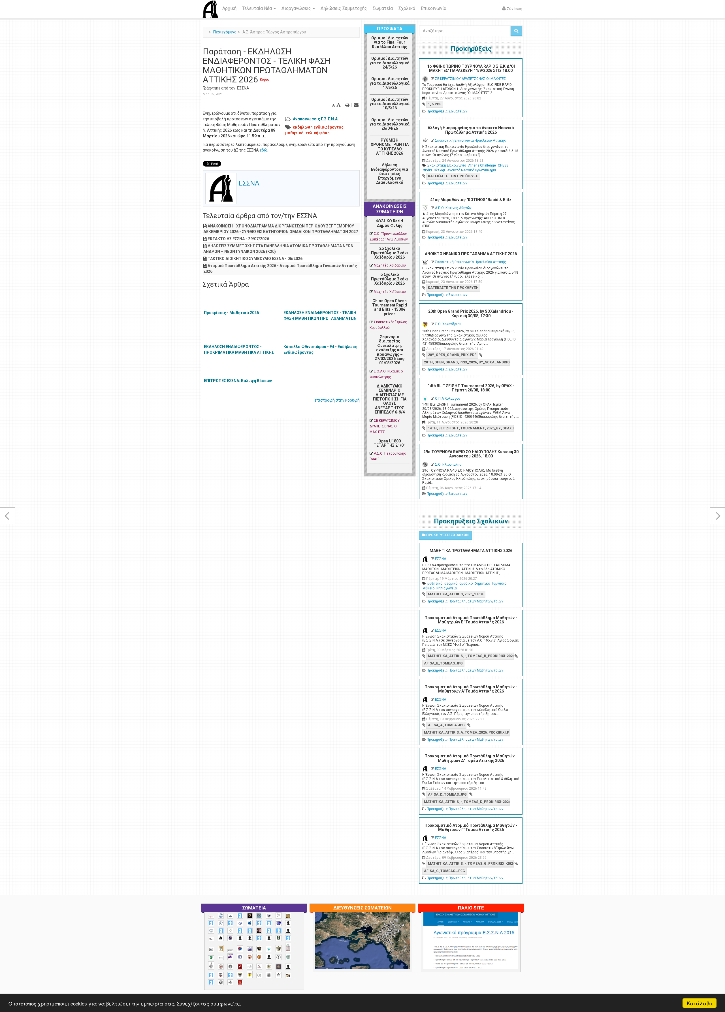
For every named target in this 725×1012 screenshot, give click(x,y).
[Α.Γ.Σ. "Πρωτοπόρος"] (230, 916)
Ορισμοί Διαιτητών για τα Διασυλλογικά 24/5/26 (390, 62)
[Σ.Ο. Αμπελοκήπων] (220, 967)
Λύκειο (428, 588)
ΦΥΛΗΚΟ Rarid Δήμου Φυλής (389, 223)
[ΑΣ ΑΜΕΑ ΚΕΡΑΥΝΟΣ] (240, 938)
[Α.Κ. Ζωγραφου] (259, 916)
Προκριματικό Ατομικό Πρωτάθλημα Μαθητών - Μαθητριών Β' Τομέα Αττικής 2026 (471, 619)
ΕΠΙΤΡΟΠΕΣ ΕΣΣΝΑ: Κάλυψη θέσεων (238, 380)
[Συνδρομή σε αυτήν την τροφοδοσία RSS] (405, 195)
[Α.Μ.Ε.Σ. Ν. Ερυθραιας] (269, 916)
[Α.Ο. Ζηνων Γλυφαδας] (220, 923)
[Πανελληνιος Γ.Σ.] (220, 958)
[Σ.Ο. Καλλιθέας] (249, 967)
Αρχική (229, 8)
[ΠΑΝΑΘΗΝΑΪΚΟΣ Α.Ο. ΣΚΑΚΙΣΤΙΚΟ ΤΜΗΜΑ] (211, 957)
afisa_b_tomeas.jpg (443, 663)
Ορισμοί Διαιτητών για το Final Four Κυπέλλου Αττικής (389, 42)
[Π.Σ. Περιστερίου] (288, 947)
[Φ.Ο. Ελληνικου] (240, 982)
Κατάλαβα (700, 1003)
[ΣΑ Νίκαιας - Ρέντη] (259, 975)
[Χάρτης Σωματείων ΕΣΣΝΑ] (375, 947)
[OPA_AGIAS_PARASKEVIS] (211, 917)
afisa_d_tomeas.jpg (447, 794)
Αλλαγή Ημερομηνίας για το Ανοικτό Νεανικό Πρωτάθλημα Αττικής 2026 (471, 129)
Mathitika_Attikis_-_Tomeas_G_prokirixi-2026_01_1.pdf (470, 864)
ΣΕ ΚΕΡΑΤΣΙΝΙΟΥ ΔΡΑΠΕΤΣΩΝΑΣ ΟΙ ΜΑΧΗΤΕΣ (385, 426)
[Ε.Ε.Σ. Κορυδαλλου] (288, 938)
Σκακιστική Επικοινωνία (446, 165)
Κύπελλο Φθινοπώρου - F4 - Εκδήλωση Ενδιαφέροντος (320, 349)
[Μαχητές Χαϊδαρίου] (259, 949)
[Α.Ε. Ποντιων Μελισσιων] (240, 916)
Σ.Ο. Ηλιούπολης (448, 464)
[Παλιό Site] (508, 954)
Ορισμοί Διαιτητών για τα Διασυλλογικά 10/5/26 (390, 103)
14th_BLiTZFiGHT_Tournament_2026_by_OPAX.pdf (470, 428)
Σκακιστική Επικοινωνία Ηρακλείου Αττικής (470, 140)
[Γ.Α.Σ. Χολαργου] (259, 938)
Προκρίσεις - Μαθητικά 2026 (231, 312)
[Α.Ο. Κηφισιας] (230, 923)
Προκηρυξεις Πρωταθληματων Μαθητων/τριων (465, 601)
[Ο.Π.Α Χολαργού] (269, 949)
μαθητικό (434, 583)
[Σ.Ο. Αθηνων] (211, 965)
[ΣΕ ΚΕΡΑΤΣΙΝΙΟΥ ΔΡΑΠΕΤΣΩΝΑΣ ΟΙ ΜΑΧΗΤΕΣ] (269, 975)
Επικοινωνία (433, 8)
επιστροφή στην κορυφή (337, 400)
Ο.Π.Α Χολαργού (447, 398)
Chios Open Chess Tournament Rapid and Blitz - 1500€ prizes (389, 307)
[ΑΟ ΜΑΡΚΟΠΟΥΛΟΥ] (230, 938)
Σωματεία (383, 8)
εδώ (263, 150)
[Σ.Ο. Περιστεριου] (211, 975)
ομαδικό (466, 583)
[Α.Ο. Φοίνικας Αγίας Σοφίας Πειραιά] (211, 931)
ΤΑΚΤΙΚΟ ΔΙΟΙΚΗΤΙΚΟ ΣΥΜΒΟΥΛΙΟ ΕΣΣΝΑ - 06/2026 (255, 258)
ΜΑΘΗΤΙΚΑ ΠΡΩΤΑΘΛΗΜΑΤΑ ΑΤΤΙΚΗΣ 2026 (471, 550)
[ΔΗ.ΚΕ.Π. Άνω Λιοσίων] (278, 938)
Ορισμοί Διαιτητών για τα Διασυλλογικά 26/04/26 (390, 124)
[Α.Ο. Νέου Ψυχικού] (259, 923)
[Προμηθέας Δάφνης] (249, 957)
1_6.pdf (434, 104)
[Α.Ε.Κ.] (249, 916)
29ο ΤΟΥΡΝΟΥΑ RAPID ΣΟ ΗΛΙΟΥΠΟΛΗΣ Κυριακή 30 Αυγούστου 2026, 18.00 (471, 453)
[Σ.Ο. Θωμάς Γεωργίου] (240, 967)
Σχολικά (406, 8)
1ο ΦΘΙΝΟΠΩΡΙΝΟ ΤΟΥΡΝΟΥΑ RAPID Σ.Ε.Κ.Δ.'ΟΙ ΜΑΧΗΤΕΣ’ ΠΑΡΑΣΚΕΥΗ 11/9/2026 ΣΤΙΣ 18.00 (471, 68)
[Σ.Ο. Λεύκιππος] (259, 967)
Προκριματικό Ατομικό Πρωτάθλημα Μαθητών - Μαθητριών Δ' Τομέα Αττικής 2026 (471, 758)
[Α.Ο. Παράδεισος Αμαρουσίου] (269, 923)
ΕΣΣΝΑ (243, 88)
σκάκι (427, 170)
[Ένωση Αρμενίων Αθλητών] (240, 948)
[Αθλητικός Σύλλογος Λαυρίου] (220, 938)
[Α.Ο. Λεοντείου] (240, 923)
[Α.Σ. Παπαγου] (269, 931)
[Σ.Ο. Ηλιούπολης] (230, 967)
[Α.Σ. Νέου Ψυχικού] (259, 931)
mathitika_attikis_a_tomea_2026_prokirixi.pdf (466, 732)
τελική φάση (318, 133)
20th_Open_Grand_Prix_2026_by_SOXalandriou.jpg (466, 362)
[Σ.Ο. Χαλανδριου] (249, 974)
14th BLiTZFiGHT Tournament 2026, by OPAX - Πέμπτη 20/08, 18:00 (471, 388)
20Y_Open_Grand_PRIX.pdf (452, 355)
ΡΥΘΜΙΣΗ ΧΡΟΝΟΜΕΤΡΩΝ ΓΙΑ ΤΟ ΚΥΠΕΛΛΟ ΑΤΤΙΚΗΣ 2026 (390, 146)
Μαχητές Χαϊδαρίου (390, 265)
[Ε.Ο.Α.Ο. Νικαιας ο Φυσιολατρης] (211, 949)
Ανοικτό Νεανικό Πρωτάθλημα (471, 170)
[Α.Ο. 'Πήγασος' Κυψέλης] (278, 915)
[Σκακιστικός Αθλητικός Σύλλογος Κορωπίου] (288, 975)
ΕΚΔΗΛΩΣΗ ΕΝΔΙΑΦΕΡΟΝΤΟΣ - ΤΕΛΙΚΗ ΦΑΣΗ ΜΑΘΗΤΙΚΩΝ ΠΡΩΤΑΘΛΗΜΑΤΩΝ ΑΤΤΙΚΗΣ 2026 (320, 318)
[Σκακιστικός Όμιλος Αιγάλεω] (220, 982)
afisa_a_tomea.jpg (446, 725)
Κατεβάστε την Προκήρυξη (453, 176)
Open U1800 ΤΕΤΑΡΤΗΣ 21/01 (390, 443)
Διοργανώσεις (297, 8)
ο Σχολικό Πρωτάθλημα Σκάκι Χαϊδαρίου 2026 (389, 279)
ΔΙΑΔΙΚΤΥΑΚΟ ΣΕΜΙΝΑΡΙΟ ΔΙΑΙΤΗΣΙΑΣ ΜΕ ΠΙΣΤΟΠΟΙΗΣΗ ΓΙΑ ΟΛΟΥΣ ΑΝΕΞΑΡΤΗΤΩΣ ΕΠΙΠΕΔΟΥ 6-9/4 (389, 399)
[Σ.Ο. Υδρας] (240, 975)
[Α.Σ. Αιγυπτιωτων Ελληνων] (240, 931)
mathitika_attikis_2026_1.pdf (456, 594)
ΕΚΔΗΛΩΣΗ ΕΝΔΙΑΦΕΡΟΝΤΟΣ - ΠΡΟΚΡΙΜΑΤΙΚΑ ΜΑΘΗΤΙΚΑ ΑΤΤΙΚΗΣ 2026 (239, 352)
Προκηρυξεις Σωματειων (447, 111)
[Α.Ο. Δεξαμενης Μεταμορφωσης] (211, 923)
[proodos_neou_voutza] (220, 916)
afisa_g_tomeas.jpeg (444, 871)
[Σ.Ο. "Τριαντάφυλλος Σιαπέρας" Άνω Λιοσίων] (288, 957)
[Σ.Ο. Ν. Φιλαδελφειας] (269, 967)
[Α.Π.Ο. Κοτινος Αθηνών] (230, 931)
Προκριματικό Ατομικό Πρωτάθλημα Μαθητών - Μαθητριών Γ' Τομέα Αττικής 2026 (471, 827)
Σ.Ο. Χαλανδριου (448, 324)
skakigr (439, 170)
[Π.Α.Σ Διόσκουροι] (278, 948)
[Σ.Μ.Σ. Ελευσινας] (278, 957)
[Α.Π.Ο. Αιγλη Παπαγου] (220, 931)
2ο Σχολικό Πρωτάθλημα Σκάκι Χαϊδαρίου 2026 (389, 252)
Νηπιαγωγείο (446, 588)
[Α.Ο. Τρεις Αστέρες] (288, 923)
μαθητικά (294, 133)
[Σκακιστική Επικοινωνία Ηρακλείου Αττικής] (278, 975)
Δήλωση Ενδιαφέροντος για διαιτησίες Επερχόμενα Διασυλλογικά (389, 174)
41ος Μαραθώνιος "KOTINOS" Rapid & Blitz (470, 199)
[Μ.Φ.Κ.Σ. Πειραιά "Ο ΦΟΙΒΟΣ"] (249, 949)
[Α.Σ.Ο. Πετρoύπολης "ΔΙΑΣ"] (211, 939)
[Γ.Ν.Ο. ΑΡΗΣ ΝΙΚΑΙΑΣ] (269, 938)
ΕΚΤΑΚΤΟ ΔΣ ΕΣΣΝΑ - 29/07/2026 (238, 239)
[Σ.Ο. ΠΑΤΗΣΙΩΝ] (288, 967)
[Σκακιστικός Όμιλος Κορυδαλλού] (230, 982)
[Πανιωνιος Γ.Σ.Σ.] (230, 956)
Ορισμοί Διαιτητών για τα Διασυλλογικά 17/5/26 (390, 83)
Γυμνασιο (499, 583)
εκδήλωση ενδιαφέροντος (318, 127)
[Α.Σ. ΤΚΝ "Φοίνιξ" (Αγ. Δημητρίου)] (288, 931)
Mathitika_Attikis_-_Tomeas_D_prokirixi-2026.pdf (466, 802)
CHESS (503, 165)
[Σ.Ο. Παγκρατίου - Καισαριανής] (278, 967)
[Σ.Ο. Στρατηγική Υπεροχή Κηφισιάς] (230, 975)
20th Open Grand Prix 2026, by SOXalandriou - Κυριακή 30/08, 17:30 (470, 313)
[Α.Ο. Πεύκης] (278, 923)
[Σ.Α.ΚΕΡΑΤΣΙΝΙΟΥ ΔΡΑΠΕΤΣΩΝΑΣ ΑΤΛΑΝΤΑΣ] (269, 957)
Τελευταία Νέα (257, 8)
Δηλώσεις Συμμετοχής (344, 8)
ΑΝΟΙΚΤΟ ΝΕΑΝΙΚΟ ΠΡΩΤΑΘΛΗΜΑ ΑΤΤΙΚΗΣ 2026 (471, 254)
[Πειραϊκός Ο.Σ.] (240, 957)
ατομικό (450, 583)
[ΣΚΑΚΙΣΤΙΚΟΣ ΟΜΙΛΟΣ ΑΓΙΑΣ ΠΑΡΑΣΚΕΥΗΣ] (211, 982)
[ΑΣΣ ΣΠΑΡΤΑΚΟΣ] (249, 938)
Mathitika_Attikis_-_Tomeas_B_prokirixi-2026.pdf (470, 656)
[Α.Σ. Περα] (278, 931)
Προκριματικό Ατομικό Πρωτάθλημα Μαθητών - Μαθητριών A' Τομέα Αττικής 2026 (471, 689)
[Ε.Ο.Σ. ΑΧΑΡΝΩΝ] (220, 948)
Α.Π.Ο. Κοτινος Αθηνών (453, 208)
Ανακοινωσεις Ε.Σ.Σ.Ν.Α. (316, 119)
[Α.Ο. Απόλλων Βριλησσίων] (288, 916)
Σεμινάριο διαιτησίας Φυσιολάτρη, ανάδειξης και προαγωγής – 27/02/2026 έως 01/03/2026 (389, 350)
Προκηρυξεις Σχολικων (447, 535)
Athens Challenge (482, 165)
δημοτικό (482, 583)
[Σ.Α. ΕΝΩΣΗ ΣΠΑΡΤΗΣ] (259, 957)
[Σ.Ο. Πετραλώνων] (220, 975)
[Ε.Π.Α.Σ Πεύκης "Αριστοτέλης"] (230, 950)
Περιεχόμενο (224, 32)
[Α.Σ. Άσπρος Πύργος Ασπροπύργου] (249, 931)
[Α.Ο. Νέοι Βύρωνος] (249, 923)
